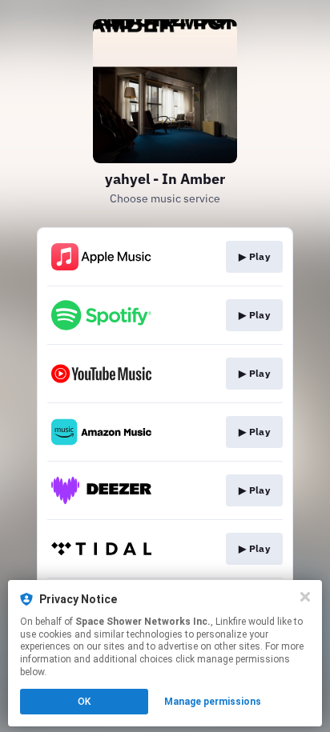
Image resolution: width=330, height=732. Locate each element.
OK (84, 701)
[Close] (305, 597)
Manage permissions (212, 701)
